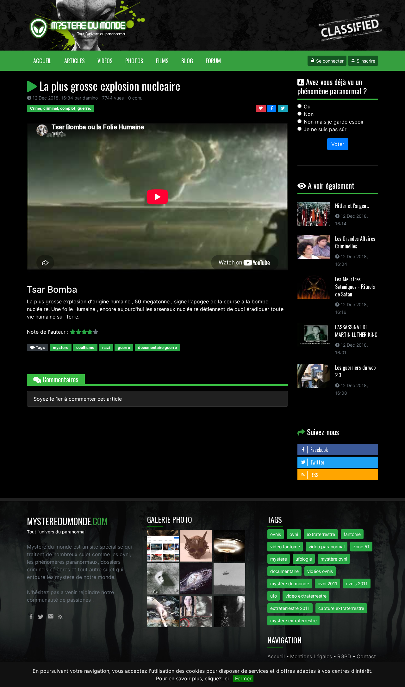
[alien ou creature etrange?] (163, 611)
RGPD (344, 656)
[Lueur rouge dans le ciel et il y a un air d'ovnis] (229, 545)
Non (309, 114)
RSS (313, 475)
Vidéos (105, 61)
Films (162, 61)
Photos (134, 61)
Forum (213, 61)
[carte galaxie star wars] (197, 578)
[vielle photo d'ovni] (229, 578)
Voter (337, 144)
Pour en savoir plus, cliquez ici (192, 678)
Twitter (317, 462)
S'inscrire (365, 61)
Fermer (243, 678)
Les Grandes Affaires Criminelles (355, 242)
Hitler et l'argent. (352, 206)
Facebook (318, 449)
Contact (366, 656)
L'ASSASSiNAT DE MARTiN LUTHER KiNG (356, 330)
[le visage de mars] (163, 578)
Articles (74, 61)
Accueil (45, 60)
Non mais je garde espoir (334, 122)
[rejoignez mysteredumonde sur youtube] (163, 545)
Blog (187, 61)
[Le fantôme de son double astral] (229, 611)
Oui (308, 106)
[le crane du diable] (197, 545)
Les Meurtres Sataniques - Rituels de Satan (355, 286)
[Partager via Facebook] (272, 108)
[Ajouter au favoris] (261, 108)
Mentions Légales (311, 656)
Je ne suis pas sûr (325, 129)
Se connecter (329, 61)
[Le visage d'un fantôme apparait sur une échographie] (197, 611)
